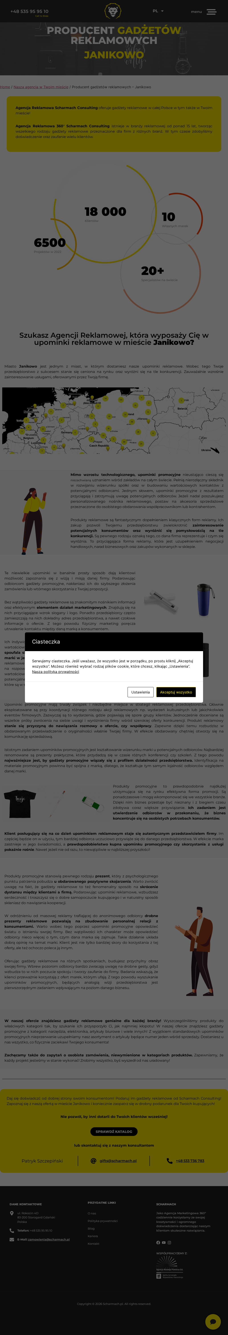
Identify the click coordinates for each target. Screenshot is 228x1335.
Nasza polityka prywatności (55, 671)
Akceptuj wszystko (176, 692)
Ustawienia (140, 692)
